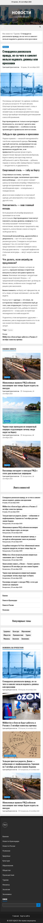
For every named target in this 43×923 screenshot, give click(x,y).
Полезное (5, 610)
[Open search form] (40, 27)
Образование (26, 631)
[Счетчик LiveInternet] (4, 831)
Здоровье (7, 631)
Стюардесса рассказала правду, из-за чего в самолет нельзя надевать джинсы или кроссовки (20, 684)
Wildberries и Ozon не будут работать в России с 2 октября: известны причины (19, 337)
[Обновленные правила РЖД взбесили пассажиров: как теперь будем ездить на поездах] (21, 366)
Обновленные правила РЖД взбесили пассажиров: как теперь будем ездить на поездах (20, 385)
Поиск (4, 899)
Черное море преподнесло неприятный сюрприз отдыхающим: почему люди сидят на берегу (19, 429)
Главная (15, 916)
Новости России (8, 605)
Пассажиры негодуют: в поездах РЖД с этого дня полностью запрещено (19, 472)
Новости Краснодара (9, 600)
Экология (15, 639)
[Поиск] (38, 905)
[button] (2, 27)
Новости (21, 12)
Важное (5, 47)
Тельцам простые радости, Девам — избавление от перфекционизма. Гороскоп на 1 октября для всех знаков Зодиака (20, 518)
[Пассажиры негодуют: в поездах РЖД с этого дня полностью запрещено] (21, 454)
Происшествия (18, 635)
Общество (7, 635)
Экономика (25, 639)
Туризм (17, 34)
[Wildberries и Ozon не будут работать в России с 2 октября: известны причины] (21, 706)
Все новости (7, 34)
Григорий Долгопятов (10, 67)
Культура (16, 631)
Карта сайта (25, 916)
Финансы (7, 639)
